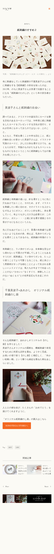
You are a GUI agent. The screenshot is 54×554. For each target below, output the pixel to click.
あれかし (27, 24)
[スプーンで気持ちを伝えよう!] (10, 469)
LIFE (17, 447)
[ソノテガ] (7, 9)
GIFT (10, 447)
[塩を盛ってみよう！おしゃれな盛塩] (34, 469)
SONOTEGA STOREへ (17, 425)
